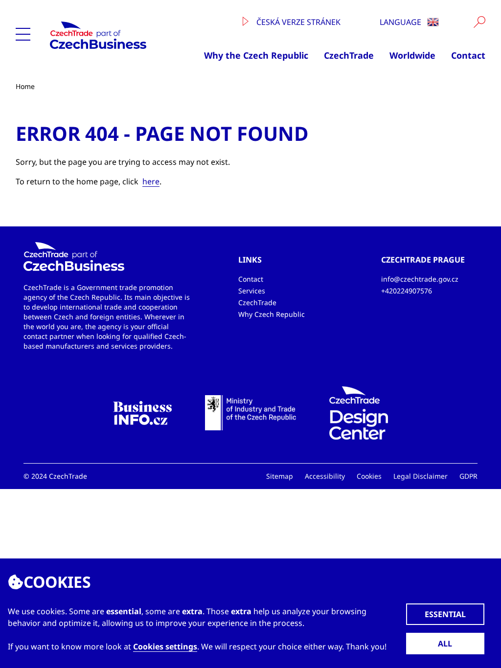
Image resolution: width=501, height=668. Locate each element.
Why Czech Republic (271, 314)
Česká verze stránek (297, 22)
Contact (468, 55)
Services (251, 290)
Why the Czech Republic (256, 55)
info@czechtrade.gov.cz (419, 279)
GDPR (468, 476)
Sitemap (279, 476)
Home (25, 86)
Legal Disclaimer (420, 476)
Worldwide (412, 55)
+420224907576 (406, 290)
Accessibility (325, 476)
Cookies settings (165, 646)
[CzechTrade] (110, 35)
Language (401, 22)
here (150, 181)
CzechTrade (349, 55)
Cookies (369, 476)
